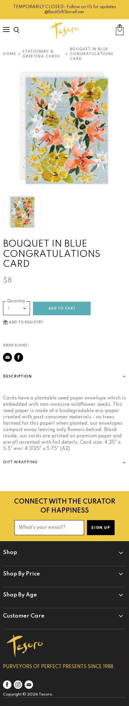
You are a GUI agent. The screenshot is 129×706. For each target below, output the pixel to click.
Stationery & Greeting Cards (41, 54)
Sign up (100, 528)
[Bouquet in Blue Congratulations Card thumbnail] (21, 211)
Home (9, 54)
